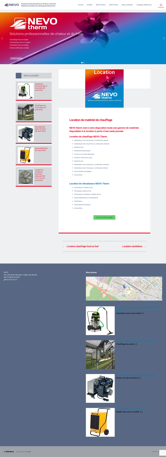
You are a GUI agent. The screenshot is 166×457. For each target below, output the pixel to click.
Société (89, 5)
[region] (83, 38)
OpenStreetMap (151, 299)
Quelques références (144, 5)
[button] (2, 38)
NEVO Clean (113, 5)
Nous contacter (127, 5)
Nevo (12, 452)
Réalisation (23, 452)
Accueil (80, 5)
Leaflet (147, 299)
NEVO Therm (100, 5)
